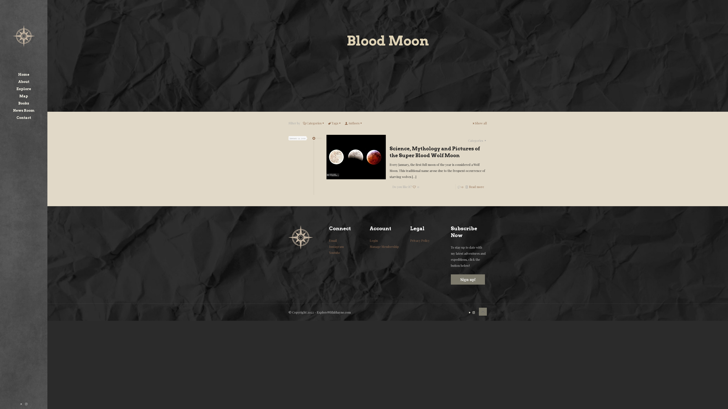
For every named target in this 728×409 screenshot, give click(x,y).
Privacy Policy (420, 241)
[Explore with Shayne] (23, 35)
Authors (353, 123)
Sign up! (467, 279)
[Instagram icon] (26, 404)
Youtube (334, 253)
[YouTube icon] (21, 404)
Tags (335, 123)
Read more (476, 187)
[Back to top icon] (483, 312)
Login (374, 241)
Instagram (336, 247)
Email (333, 241)
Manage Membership (384, 247)
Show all (481, 123)
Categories (314, 123)
